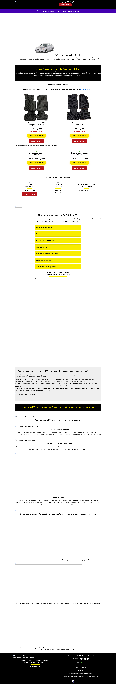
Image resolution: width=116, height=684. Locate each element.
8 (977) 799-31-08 (67, 2)
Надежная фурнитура (43, 260)
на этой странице (86, 89)
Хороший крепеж (42, 247)
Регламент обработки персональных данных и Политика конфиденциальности (81, 676)
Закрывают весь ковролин (45, 234)
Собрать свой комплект (36, 135)
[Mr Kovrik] (21, 3)
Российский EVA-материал (45, 240)
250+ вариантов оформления (46, 267)
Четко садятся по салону (44, 227)
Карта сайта (80, 670)
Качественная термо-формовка (47, 253)
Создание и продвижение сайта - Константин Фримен (57, 681)
